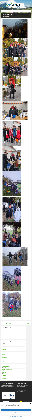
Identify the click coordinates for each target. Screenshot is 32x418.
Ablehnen (16, 412)
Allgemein (3, 354)
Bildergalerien (7, 16)
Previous (3, 322)
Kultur (3, 358)
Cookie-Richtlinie (12, 416)
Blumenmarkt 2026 (4, 375)
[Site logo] (16, 8)
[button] (30, 403)
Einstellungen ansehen (16, 414)
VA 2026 (3, 342)
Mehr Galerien (4, 378)
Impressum (21, 416)
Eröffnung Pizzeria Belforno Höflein (7, 369)
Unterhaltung (4, 361)
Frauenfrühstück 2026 (5, 372)
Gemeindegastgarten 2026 (6, 366)
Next (28, 322)
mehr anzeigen (4, 349)
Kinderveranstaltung (4, 357)
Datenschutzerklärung (16, 416)
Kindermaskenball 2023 (6, 323)
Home (3, 16)
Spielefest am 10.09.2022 (25, 323)
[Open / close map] (30, 11)
